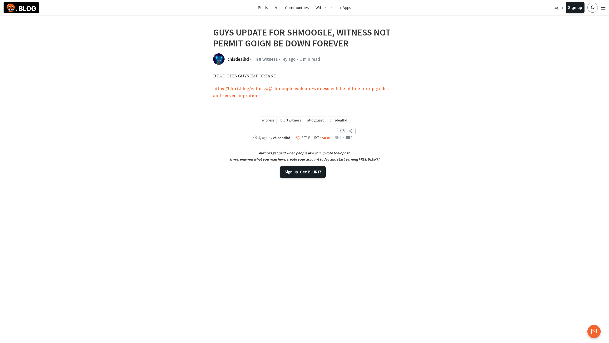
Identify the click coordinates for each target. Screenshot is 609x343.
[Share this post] (350, 131)
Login (558, 7)
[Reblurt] (342, 131)
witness (268, 120)
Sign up (575, 7)
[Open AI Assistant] (594, 331)
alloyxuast (315, 120)
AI (276, 7)
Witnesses (324, 7)
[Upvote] (298, 138)
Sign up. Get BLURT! (303, 172)
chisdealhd (238, 59)
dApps (345, 7)
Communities (297, 7)
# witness (268, 59)
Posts (263, 7)
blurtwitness (290, 120)
